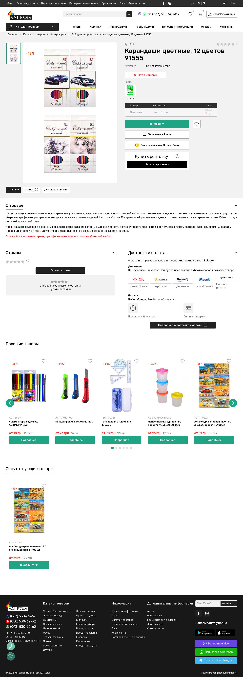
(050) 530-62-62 (23, 621)
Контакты (226, 26)
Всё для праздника (87, 645)
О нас (10, 3)
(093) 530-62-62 (23, 627)
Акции (77, 26)
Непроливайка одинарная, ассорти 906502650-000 (164, 423)
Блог (122, 3)
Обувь (46, 632)
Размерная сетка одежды (83, 3)
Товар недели (144, 26)
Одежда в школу (52, 624)
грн (192, 3)
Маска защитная (52, 645)
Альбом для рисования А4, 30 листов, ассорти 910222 (212, 423)
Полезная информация (177, 26)
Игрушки (48, 649)
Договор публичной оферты (128, 637)
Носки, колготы (85, 628)
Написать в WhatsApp (219, 652)
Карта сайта (119, 632)
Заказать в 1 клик (160, 134)
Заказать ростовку (157, 164)
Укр (225, 3)
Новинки (95, 26)
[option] (13, 53)
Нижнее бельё (51, 628)
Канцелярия (83, 641)
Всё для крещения (86, 632)
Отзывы (206, 26)
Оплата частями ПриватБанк (160, 145)
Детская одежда (85, 611)
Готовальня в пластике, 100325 (117, 423)
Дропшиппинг (109, 3)
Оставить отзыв (60, 270)
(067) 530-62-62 (23, 616)
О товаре (13, 189)
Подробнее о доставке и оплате (180, 325)
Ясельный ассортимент (57, 611)
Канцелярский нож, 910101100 (74, 421)
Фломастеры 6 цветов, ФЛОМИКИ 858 (23, 423)
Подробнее (29, 440)
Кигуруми (81, 619)
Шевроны (81, 637)
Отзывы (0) (31, 189)
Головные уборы (85, 624)
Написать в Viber (219, 643)
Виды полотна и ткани (53, 3)
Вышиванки (50, 619)
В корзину (157, 123)
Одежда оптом (136, 3)
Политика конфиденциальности (219, 672)
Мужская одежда (86, 615)
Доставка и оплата (56, 189)
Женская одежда (53, 615)
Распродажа (118, 26)
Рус (233, 3)
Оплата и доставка (27, 3)
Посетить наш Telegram (219, 660)
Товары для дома (53, 637)
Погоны (47, 641)
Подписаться (228, 603)
